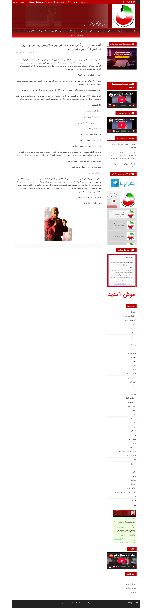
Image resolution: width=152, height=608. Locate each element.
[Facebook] (131, 1)
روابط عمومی (131, 402)
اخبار (126, 31)
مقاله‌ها (70, 31)
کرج (134, 443)
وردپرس (133, 592)
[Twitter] (134, 1)
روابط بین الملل (131, 398)
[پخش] (134, 105)
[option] (121, 214)
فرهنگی (92, 31)
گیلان (134, 459)
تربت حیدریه (132, 353)
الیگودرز (133, 336)
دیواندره (133, 394)
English (80, 35)
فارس (134, 427)
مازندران (133, 468)
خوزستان (133, 382)
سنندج (134, 410)
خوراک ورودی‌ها (131, 584)
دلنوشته (95, 245)
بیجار (134, 349)
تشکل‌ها (109, 31)
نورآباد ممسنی (131, 488)
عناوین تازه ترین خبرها (124, 138)
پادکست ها (21, 31)
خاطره (134, 369)
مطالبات (133, 480)
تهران (134, 365)
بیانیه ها (117, 31)
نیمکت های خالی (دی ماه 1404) (125, 492)
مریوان (133, 476)
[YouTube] (129, 1)
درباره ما (52, 31)
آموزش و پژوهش (130, 320)
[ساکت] (113, 105)
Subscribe (112, 207)
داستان (134, 386)
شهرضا (133, 418)
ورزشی (62, 31)
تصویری (133, 361)
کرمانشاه (133, 447)
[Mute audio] (109, 203)
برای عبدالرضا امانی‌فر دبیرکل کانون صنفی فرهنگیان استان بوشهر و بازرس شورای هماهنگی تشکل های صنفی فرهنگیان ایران (122, 155)
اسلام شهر (132, 328)
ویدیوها (30, 31)
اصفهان (133, 332)
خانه (132, 31)
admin (22, 52)
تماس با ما (40, 31)
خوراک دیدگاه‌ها (131, 588)
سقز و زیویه (132, 406)
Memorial (71, 35)
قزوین (134, 435)
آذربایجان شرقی (130, 316)
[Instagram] (127, 1)
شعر (134, 414)
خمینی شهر (132, 377)
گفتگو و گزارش (131, 455)
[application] (122, 99)
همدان (134, 500)
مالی (134, 472)
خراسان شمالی (131, 373)
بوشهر (134, 341)
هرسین (133, 496)
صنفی (100, 31)
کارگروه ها (81, 31)
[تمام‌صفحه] (110, 105)
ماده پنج (133, 463)
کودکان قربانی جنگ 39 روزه (127, 451)
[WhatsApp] (124, 1)
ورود (134, 580)
